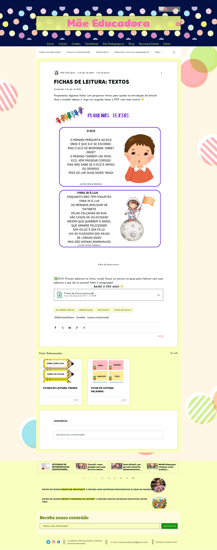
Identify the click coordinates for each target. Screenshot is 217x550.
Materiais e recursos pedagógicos (131, 52)
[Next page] (127, 478)
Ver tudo (174, 353)
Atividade (80, 317)
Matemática (102, 52)
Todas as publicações (50, 52)
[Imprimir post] (84, 327)
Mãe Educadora (108, 22)
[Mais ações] (161, 73)
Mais (157, 52)
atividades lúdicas (65, 310)
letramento (103, 310)
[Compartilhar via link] (77, 327)
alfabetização (86, 310)
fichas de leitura (122, 310)
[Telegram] (48, 542)
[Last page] (133, 478)
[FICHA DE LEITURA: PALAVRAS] (109, 371)
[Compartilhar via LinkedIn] (69, 327)
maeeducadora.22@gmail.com (133, 542)
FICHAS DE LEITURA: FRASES (60, 388)
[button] (178, 23)
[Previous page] (90, 478)
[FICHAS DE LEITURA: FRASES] (61, 371)
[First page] (83, 478)
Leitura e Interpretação (78, 52)
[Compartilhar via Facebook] (55, 327)
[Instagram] (54, 542)
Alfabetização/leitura (64, 317)
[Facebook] (59, 542)
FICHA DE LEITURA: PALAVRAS (102, 389)
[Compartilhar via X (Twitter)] (62, 327)
